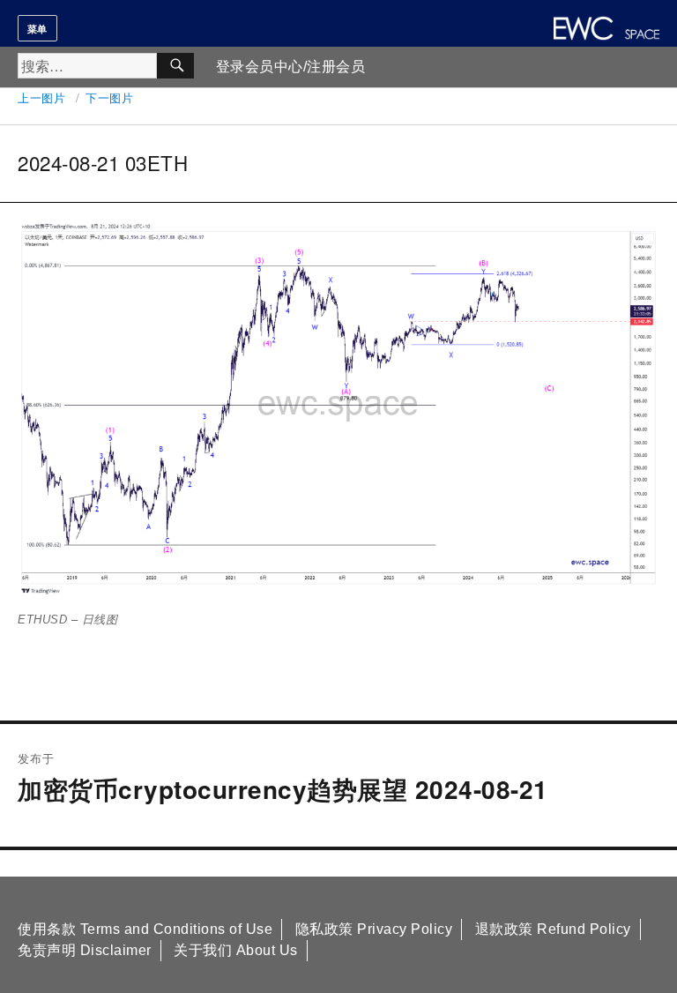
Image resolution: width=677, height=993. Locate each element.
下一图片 (109, 97)
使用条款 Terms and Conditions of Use (145, 929)
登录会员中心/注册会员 (291, 66)
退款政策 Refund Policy (553, 929)
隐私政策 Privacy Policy (374, 929)
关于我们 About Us (236, 950)
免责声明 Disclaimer (85, 950)
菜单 (37, 28)
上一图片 (41, 97)
